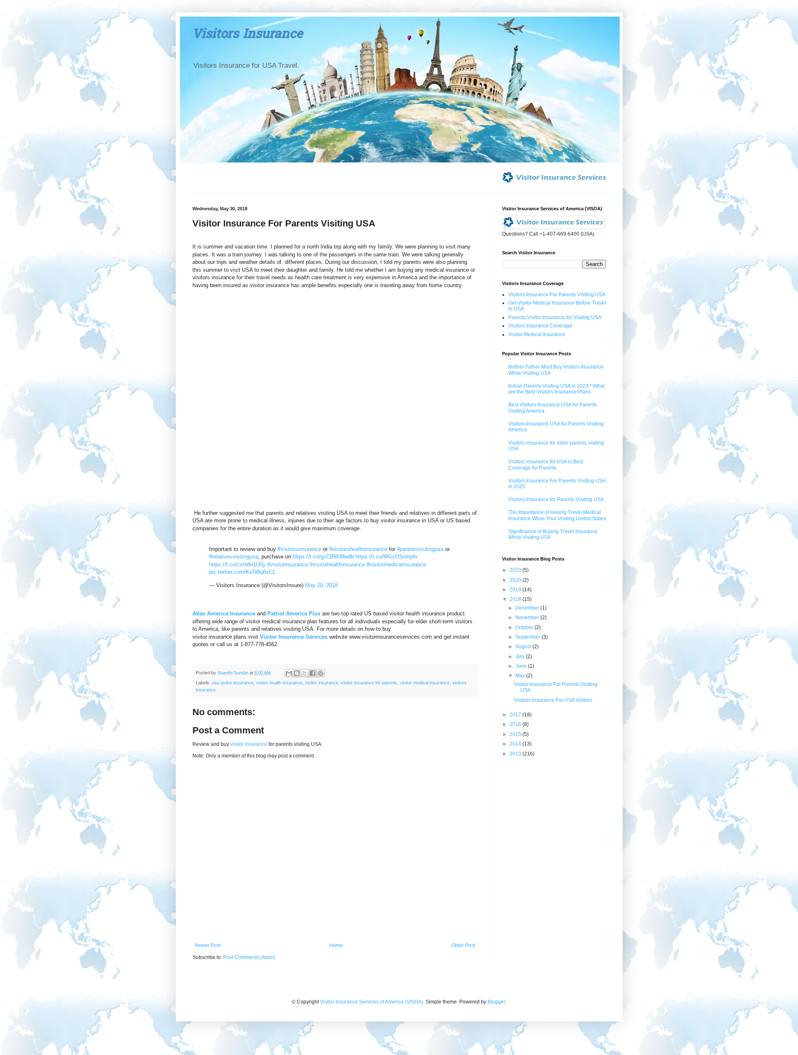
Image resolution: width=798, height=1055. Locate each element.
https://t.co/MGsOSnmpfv (386, 556)
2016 (516, 724)
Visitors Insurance (247, 35)
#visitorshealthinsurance (358, 549)
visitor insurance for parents (369, 682)
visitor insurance (321, 682)
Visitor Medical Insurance (536, 334)
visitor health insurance (279, 682)
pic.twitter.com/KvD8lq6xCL (242, 572)
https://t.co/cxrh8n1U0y (237, 564)
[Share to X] (304, 673)
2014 (516, 744)
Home (336, 945)
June (521, 666)
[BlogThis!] (297, 673)
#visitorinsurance (287, 564)
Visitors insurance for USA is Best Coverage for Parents (545, 464)
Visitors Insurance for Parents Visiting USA (556, 499)
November (527, 617)
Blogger (496, 1002)
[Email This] (289, 673)
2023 (516, 570)
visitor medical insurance (425, 682)
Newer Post (208, 945)
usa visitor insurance (233, 682)
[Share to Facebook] (312, 673)
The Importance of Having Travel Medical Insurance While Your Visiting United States (557, 515)
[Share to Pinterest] (320, 673)
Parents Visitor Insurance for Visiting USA (554, 317)
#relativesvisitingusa (233, 556)
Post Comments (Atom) (249, 957)
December (527, 608)
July (520, 656)
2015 (516, 734)
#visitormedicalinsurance (396, 564)
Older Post (463, 945)
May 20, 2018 (321, 585)
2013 (516, 754)
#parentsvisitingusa (420, 549)
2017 (516, 715)
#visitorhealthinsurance (337, 564)
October (524, 627)
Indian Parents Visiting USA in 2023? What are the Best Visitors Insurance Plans (556, 389)
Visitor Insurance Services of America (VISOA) (371, 1002)
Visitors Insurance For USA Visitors (553, 700)
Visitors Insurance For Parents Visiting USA (557, 295)
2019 (516, 590)
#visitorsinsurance (299, 549)
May (520, 676)
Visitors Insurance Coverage (540, 326)
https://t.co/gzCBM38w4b (323, 556)
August (523, 646)
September (528, 637)
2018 (516, 599)
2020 (516, 580)
